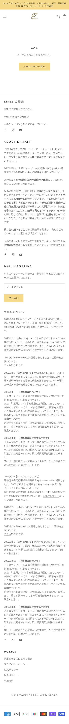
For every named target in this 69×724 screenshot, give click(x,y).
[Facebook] (5, 130)
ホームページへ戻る (34, 66)
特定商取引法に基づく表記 (18, 658)
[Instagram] (13, 130)
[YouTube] (20, 130)
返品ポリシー (11, 669)
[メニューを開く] (4, 16)
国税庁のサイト (51, 496)
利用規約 (8, 680)
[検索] (58, 16)
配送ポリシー (11, 675)
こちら (7, 365)
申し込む (14, 298)
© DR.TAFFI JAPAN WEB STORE (34, 695)
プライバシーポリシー (15, 664)
